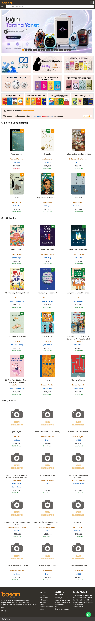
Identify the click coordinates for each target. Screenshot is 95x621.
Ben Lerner (17, 162)
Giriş (92, 2)
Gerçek (16, 198)
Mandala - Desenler (47, 475)
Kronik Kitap (47, 202)
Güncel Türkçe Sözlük (47, 566)
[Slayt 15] (60, 50)
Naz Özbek (16, 440)
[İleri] (89, 31)
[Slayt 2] (26, 50)
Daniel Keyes (78, 388)
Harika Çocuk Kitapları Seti (78, 432)
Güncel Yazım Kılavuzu (78, 566)
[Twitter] (2, 611)
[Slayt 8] (41, 50)
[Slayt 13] (54, 50)
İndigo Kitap (17, 341)
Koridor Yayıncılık (78, 385)
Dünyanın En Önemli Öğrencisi (78, 293)
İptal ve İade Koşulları (62, 609)
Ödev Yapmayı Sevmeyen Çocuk (17, 293)
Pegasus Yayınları (47, 385)
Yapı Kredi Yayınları (16, 159)
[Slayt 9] (44, 50)
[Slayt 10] (47, 50)
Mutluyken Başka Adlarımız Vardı (78, 154)
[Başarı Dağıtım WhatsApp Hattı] (88, 614)
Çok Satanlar (44, 600)
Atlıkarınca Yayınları (47, 480)
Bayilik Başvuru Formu (46, 607)
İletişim (42, 609)
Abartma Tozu (47, 336)
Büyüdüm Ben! (16, 249)
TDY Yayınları (47, 571)
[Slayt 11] (49, 50)
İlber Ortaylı (78, 345)
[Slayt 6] (36, 50)
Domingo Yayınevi (47, 254)
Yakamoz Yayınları (47, 437)
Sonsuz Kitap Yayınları (78, 480)
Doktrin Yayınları (16, 480)
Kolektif (47, 440)
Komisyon (16, 574)
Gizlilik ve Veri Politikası (62, 600)
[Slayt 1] (23, 50)
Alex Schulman (78, 206)
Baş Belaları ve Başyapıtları (47, 198)
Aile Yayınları (16, 298)
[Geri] (3, 31)
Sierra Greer (78, 530)
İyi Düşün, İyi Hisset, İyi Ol (47, 293)
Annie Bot (78, 522)
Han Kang (47, 162)
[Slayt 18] (67, 50)
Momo (47, 380)
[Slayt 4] (31, 50)
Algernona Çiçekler (78, 380)
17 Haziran (78, 198)
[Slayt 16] (62, 50)
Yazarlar (42, 604)
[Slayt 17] (65, 50)
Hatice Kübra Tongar (17, 301)
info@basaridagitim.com (21, 600)
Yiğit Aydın (47, 206)
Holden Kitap (16, 202)
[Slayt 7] (39, 50)
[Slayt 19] (70, 50)
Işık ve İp (47, 154)
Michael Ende (47, 388)
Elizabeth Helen (78, 484)
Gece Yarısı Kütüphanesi (78, 249)
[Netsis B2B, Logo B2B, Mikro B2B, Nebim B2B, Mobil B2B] (47, 619)
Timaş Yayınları (78, 202)
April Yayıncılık (47, 159)
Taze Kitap (78, 298)
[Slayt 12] (52, 50)
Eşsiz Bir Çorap (17, 432)
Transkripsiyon (16, 154)
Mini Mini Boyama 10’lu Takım (17, 566)
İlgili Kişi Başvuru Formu (62, 602)
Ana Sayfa (43, 595)
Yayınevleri (43, 602)
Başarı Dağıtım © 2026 (9, 603)
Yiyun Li (78, 162)
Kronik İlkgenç (17, 254)
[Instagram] (5, 611)
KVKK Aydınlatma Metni (62, 598)
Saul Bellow (17, 206)
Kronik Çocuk (78, 341)
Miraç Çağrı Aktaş (17, 345)
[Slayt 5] (34, 50)
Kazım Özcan (16, 484)
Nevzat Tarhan (47, 301)
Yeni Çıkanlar (44, 598)
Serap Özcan (16, 487)
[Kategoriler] (3, 6)
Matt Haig (47, 258)
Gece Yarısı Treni (47, 249)
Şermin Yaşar (16, 258)
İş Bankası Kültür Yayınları (78, 159)
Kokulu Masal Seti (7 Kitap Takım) (47, 432)
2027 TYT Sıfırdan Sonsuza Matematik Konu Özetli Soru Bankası (16, 477)
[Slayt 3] (28, 50)
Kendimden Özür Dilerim (17, 336)
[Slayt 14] (57, 50)
